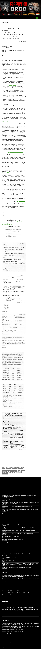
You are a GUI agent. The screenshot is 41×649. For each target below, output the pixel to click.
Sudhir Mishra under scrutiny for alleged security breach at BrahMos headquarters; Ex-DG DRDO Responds (19, 527)
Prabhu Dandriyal (34, 610)
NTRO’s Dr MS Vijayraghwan (17, 471)
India (37, 609)
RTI (17, 611)
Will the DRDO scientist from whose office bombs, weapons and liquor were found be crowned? (17, 533)
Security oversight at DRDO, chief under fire (9, 521)
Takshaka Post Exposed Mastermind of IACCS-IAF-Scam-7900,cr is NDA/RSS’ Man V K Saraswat (17, 547)
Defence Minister (12, 467)
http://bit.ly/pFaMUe (5, 186)
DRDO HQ (26, 609)
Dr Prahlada (14, 468)
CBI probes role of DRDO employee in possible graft (10, 524)
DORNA (4, 468)
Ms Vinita (9, 471)
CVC (20, 607)
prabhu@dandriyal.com (6, 222)
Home (3, 484)
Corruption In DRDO (6, 18)
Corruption (15, 607)
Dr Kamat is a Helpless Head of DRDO (10, 588)
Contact (3, 482)
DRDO (23, 609)
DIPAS (20, 467)
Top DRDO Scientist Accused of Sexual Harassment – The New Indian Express (17, 586)
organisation (28, 610)
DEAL (23, 607)
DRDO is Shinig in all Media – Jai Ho (8, 560)
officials (25, 610)
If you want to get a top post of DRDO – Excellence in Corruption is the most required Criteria (13, 32)
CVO (21, 607)
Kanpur (3, 610)
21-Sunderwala (4, 607)
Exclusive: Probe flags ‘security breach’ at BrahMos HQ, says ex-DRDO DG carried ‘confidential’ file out (18, 530)
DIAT (17, 467)
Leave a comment (16, 38)
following (29, 609)
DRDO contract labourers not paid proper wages (15, 631)
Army (11, 607)
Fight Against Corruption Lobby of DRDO (8, 513)
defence (25, 607)
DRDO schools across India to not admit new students (10, 536)
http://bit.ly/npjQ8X (5, 172)
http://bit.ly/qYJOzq (19, 152)
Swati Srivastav (18, 472)
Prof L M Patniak (5, 472)
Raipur (7, 611)
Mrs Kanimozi (5, 471)
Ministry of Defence (10, 610)
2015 (10, 607)
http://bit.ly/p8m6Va (12, 152)
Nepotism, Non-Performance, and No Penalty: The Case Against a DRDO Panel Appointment (17, 506)
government (33, 609)
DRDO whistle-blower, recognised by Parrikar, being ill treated (12, 550)
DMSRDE (17, 609)
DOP (22, 467)
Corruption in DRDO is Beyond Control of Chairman (10, 557)
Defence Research (5, 609)
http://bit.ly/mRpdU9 (21, 201)
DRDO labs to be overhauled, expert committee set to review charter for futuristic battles (16, 567)
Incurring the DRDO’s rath (8, 594)
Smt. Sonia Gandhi (12, 472)
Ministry (5, 610)
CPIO (7, 467)
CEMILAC (4, 467)
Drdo (3, 26)
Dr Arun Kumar (8, 468)
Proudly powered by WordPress (6, 647)
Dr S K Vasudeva (20, 468)
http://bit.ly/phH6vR (5, 121)
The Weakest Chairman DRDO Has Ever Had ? (9, 499)
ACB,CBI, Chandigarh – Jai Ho (7, 542)
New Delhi (15, 610)
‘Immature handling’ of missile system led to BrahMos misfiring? (12, 539)
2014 (9, 607)
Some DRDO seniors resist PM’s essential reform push (10, 518)
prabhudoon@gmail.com (18, 221)
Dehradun (9, 609)
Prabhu (10, 38)
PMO (31, 610)
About (3, 480)
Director (13, 609)
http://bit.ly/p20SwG (12, 85)
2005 (7, 607)
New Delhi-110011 (20, 610)
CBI (13, 607)
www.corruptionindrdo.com (7, 224)
